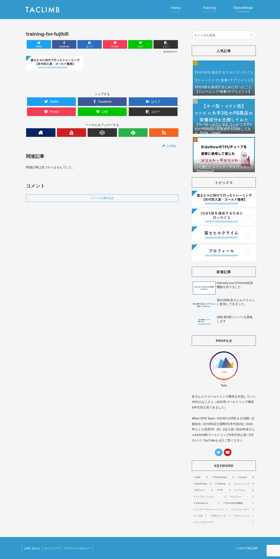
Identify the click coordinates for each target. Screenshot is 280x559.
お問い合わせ (32, 548)
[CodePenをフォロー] (102, 132)
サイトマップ (52, 548)
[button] (166, 44)
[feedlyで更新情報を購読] (133, 132)
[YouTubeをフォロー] (71, 132)
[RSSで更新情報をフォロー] (163, 132)
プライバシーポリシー (77, 548)
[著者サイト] (40, 132)
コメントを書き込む (102, 197)
